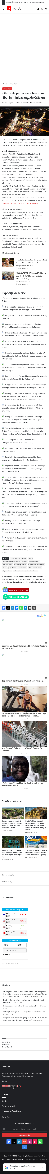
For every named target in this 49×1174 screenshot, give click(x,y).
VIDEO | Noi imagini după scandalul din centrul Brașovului (24, 1012)
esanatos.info (24, 719)
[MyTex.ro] (15, 8)
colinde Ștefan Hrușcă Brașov (11, 561)
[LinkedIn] (12, 608)
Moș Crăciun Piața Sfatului (36, 564)
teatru (15, 571)
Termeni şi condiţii (8, 1106)
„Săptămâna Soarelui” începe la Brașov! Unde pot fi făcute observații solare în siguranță (36, 852)
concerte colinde (34, 561)
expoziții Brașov (7, 564)
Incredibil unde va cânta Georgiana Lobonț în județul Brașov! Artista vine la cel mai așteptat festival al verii (31, 263)
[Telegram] (25, 608)
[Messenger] (16, 608)
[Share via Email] (29, 608)
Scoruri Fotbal (7, 1047)
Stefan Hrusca (22, 568)
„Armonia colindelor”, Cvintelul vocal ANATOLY (20, 203)
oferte (4, 568)
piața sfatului (12, 568)
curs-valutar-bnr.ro (13, 963)
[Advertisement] (24, 44)
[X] (8, 608)
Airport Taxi (6, 1044)
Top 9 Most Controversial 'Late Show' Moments (23, 681)
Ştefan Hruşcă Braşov (34, 568)
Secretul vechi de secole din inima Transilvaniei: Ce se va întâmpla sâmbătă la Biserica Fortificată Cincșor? (12, 824)
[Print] (34, 608)
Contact (4, 1081)
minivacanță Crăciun (20, 564)
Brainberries (24, 651)
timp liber (22, 571)
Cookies (4, 1101)
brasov (30, 558)
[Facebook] (3, 608)
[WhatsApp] (21, 608)
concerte (24, 561)
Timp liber (13, 84)
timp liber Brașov (32, 571)
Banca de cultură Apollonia (18, 558)
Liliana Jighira (8, 103)
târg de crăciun (7, 571)
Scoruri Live (6, 1042)
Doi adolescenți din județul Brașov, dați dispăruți (20, 1006)
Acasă (6, 84)
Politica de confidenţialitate (11, 1111)
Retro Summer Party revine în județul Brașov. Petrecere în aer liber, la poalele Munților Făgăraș (12, 853)
